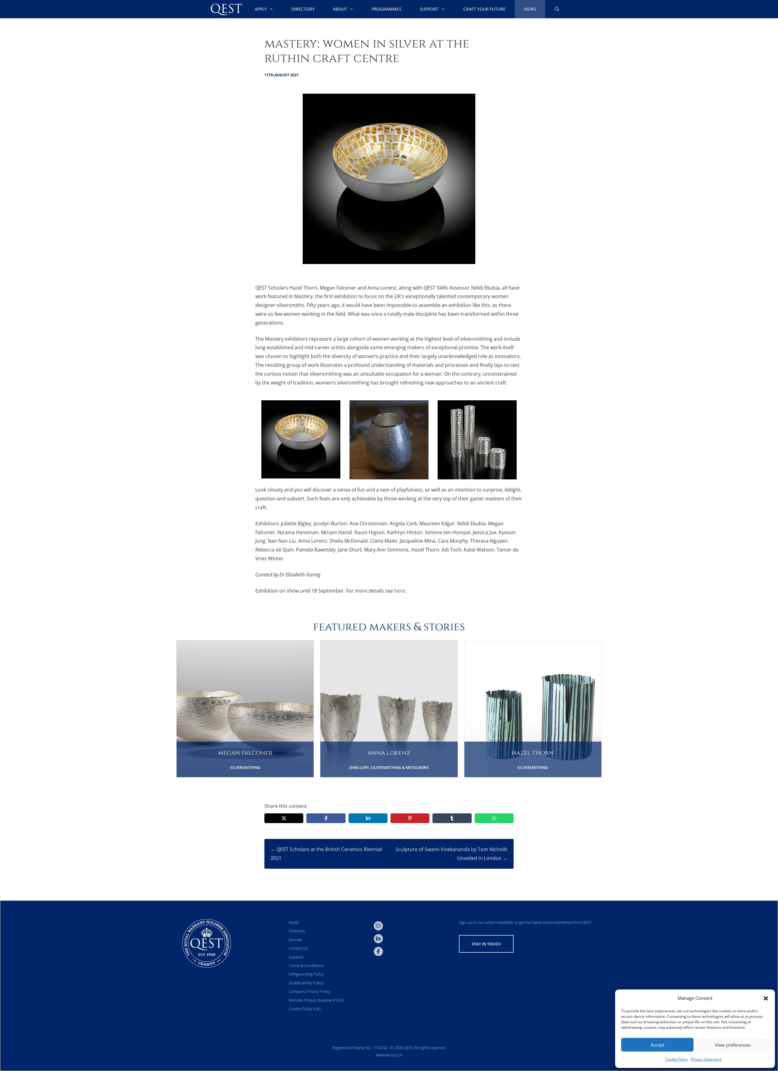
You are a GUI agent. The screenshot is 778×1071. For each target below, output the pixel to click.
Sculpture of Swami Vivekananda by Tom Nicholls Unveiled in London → (451, 853)
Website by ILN (389, 1055)
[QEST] (226, 9)
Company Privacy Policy (309, 991)
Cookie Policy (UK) (305, 1008)
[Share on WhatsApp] (494, 818)
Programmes (386, 9)
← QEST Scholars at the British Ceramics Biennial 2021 (326, 853)
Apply (261, 9)
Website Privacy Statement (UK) (316, 1000)
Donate (295, 939)
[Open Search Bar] (557, 9)
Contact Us (298, 948)
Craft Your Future (484, 9)
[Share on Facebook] (325, 818)
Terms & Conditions (306, 965)
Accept (657, 1045)
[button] (766, 998)
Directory (303, 9)
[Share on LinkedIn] (368, 818)
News (530, 9)
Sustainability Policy (306, 983)
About (340, 9)
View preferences (733, 1045)
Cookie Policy (677, 1059)
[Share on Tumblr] (451, 818)
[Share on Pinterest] (410, 818)
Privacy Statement (706, 1059)
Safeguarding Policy (306, 974)
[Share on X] (283, 818)
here (399, 590)
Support (429, 9)
